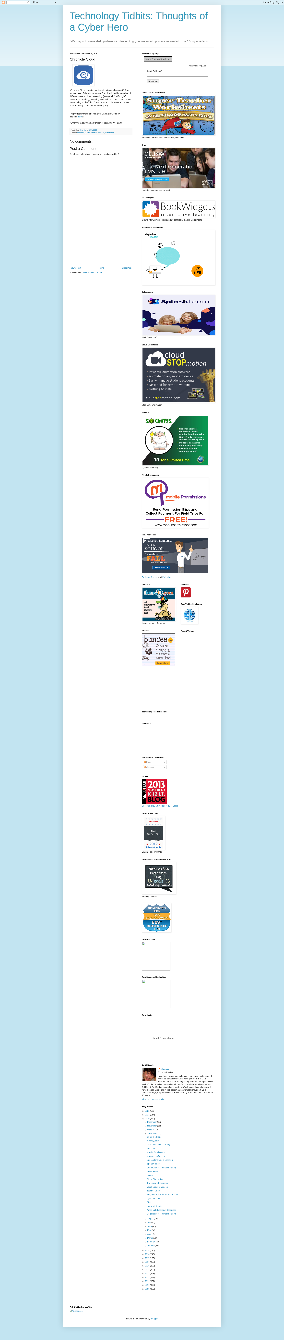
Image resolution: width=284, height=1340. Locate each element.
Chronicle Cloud (154, 1137)
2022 (147, 1111)
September (152, 1133)
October (151, 1130)
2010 (147, 1285)
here (80, 116)
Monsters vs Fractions (156, 1156)
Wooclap (151, 1148)
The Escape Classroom (157, 1183)
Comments (151, 767)
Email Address (154, 71)
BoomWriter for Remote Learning (161, 1168)
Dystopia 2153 (153, 1198)
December (152, 1122)
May (149, 1230)
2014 (147, 1270)
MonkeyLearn (153, 1141)
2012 (147, 1277)
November (152, 1126)
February (151, 1242)
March (150, 1238)
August (150, 1219)
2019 (147, 1250)
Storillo (150, 1202)
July (149, 1222)
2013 (147, 1273)
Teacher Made (153, 1191)
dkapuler (165, 1069)
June (149, 1226)
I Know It (150, 1175)
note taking (109, 133)
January (151, 1246)
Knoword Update (154, 1206)
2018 (147, 1254)
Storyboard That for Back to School (162, 1194)
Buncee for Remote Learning (160, 1160)
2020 (147, 1119)
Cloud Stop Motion (155, 1179)
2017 (147, 1258)
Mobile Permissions (156, 1152)
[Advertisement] (100, 246)
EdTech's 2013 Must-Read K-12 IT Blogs (160, 806)
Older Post (126, 268)
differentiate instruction (95, 133)
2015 (147, 1266)
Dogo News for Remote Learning (161, 1214)
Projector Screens (150, 577)
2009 (147, 1289)
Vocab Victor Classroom (157, 1187)
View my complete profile (153, 1099)
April (149, 1234)
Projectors (166, 577)
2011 (147, 1281)
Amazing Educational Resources (161, 1210)
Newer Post (76, 268)
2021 (147, 1115)
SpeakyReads (153, 1164)
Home (101, 268)
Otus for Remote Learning (158, 1144)
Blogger (154, 1319)
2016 (147, 1262)
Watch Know (152, 1171)
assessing (81, 133)
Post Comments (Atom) (92, 273)
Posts (148, 762)
